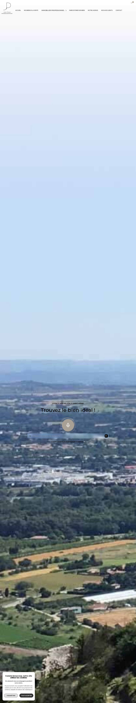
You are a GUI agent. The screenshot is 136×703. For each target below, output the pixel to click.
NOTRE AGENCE (93, 10)
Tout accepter (26, 695)
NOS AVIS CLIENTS (107, 10)
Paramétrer (11, 695)
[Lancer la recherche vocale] (68, 425)
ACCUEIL (18, 10)
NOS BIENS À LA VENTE (31, 10)
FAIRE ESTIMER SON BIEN (77, 10)
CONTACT (119, 10)
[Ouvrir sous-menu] (66, 10)
